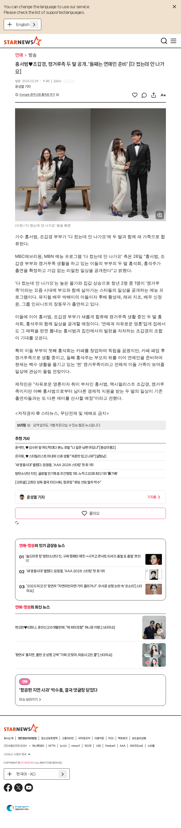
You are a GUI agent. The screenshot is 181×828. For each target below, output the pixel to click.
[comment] (144, 95)
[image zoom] (160, 215)
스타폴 (151, 745)
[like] (135, 95)
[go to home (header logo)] (23, 41)
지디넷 (87, 745)
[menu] (173, 41)
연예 (19, 55)
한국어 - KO (26, 774)
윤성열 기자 (23, 87)
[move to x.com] (18, 787)
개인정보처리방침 (27, 738)
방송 (32, 55)
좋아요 (94, 513)
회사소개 (8, 738)
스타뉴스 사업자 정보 (15, 754)
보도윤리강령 (139, 738)
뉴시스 (63, 745)
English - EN (27, 24)
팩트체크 (123, 738)
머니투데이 (38, 745)
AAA (122, 745)
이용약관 (99, 738)
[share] (153, 95)
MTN (52, 745)
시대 (98, 745)
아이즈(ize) (136, 745)
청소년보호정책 (49, 738)
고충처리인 (68, 738)
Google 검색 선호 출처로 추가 (37, 94)
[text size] (163, 95)
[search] (164, 41)
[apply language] (34, 24)
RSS (111, 738)
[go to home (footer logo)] (21, 728)
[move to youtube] (29, 787)
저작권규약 (84, 738)
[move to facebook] (8, 787)
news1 (75, 745)
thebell (110, 745)
